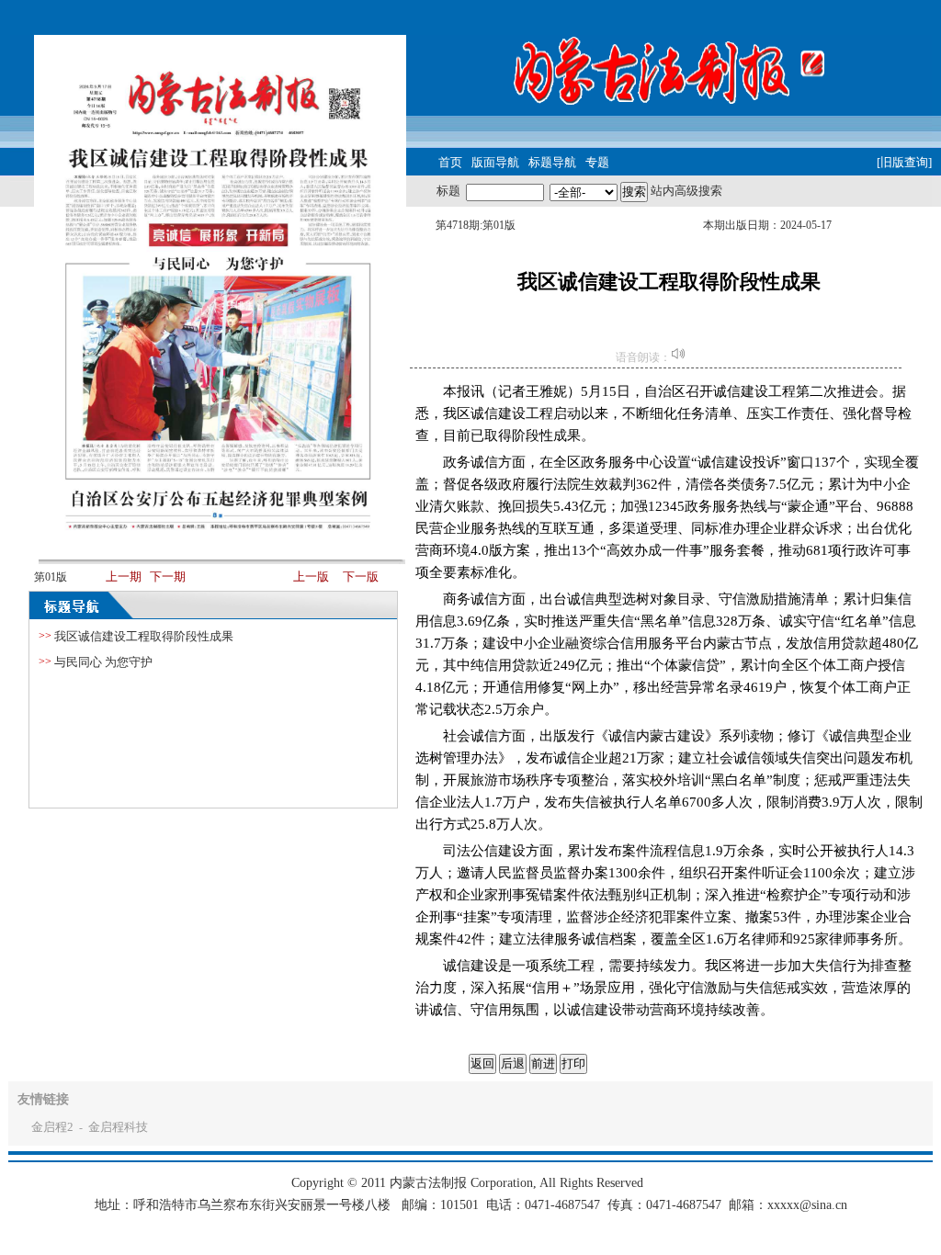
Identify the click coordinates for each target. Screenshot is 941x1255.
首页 (450, 162)
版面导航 (495, 162)
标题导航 (552, 162)
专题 (597, 162)
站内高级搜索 (686, 191)
